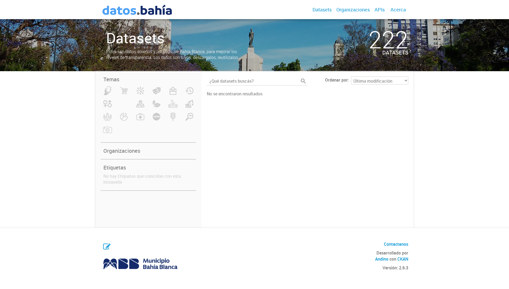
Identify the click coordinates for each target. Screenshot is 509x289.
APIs (380, 9)
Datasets (322, 9)
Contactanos (396, 244)
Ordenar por (336, 80)
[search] (303, 81)
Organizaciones (353, 9)
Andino (381, 259)
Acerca (398, 9)
